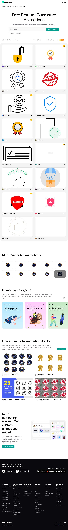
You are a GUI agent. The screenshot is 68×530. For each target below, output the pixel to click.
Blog (36, 491)
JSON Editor (16, 510)
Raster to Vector (17, 501)
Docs (36, 487)
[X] (60, 522)
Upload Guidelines (60, 505)
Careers (47, 495)
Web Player (15, 497)
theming (18, 33)
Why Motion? (27, 495)
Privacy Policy (59, 488)
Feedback (47, 489)
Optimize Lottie (16, 512)
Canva (14, 491)
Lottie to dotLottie (17, 508)
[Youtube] (62, 522)
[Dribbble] (65, 522)
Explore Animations (6, 511)
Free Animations (6, 503)
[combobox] (42, 40)
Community (37, 502)
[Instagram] (57, 522)
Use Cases (26, 489)
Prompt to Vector (17, 499)
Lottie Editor (5, 497)
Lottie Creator (5, 489)
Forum (36, 495)
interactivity (12, 33)
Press (46, 491)
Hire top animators (8, 446)
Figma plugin (5, 491)
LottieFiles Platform (6, 487)
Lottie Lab (37, 500)
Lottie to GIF (16, 505)
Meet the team (49, 493)
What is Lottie (38, 493)
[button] (34, 29)
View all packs (61, 348)
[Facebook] (54, 522)
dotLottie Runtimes (39, 510)
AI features (37, 512)
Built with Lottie (27, 493)
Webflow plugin (16, 488)
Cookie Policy (59, 499)
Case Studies (27, 487)
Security (58, 491)
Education (37, 489)
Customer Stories (28, 491)
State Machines (38, 504)
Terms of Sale (59, 497)
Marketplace (5, 505)
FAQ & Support (38, 497)
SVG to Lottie (16, 503)
